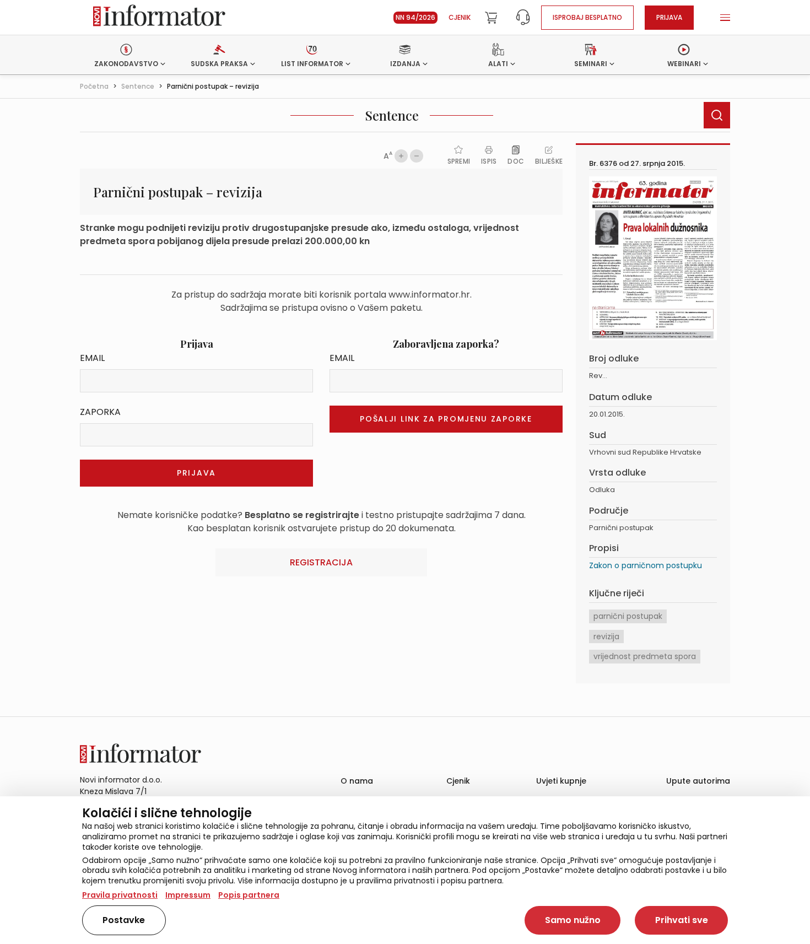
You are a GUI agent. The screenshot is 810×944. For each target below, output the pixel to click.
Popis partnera (248, 894)
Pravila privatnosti (120, 894)
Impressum (187, 894)
